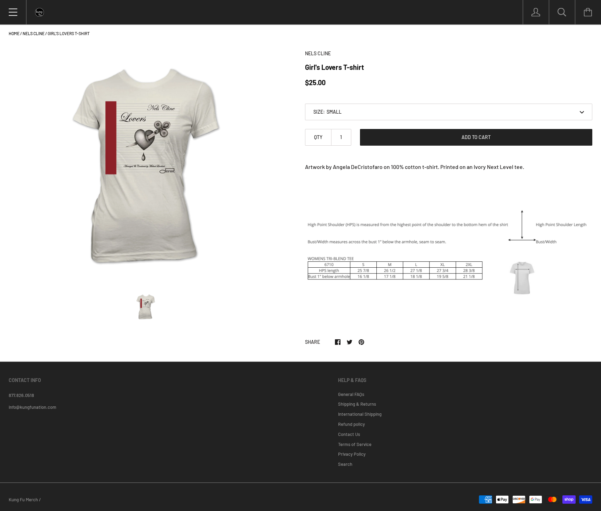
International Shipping (360, 414)
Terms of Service (354, 444)
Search (345, 464)
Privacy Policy (352, 454)
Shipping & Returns (357, 404)
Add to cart (476, 137)
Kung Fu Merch (23, 499)
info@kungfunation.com (32, 407)
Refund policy (351, 424)
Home (14, 33)
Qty (318, 137)
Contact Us (349, 434)
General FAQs (351, 394)
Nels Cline (34, 33)
